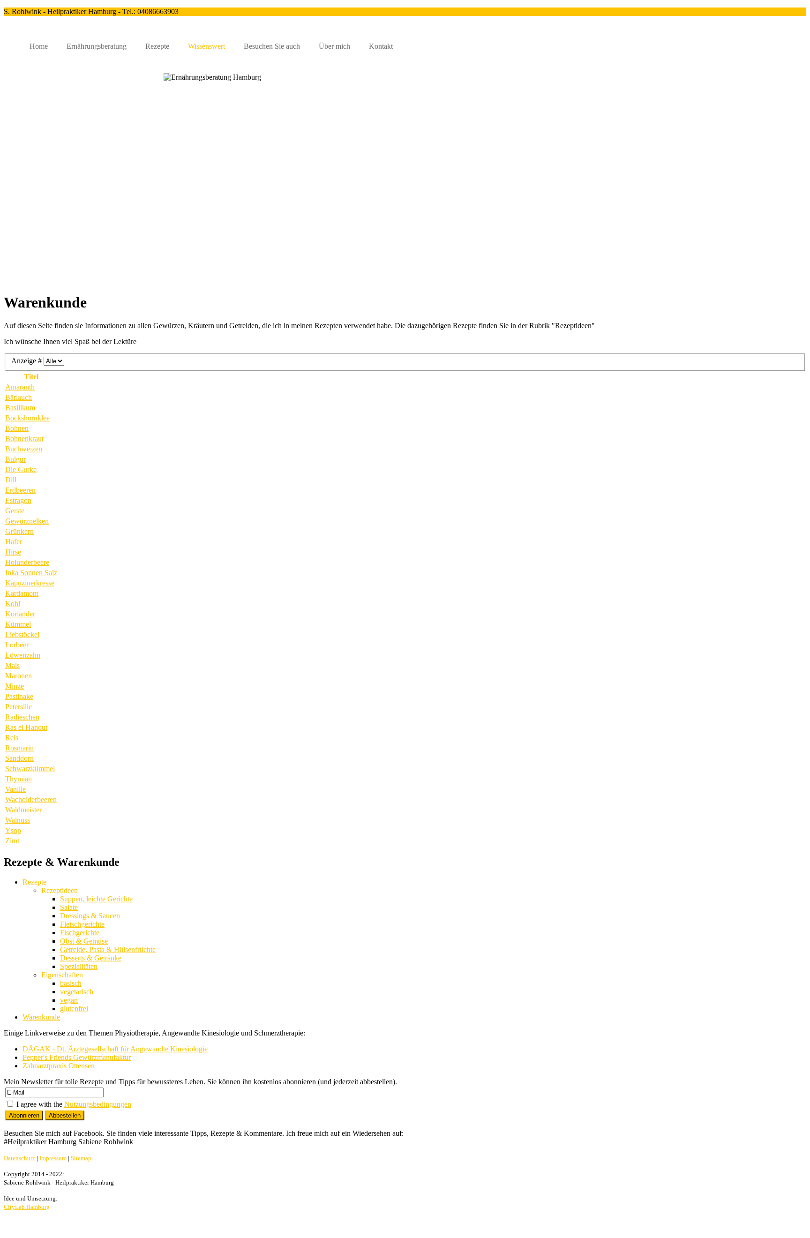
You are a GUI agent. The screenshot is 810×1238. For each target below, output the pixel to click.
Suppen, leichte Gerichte (96, 899)
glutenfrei (74, 1009)
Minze (14, 686)
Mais (12, 665)
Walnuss (17, 820)
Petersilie (18, 707)
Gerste (14, 511)
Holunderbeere (27, 562)
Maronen (18, 676)
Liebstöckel (22, 634)
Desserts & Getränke (90, 958)
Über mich (334, 46)
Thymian (18, 779)
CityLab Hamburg (27, 1206)
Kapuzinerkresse (29, 583)
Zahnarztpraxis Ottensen (58, 1066)
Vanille (15, 789)
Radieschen (22, 717)
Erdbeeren (20, 490)
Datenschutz (19, 1158)
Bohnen (17, 428)
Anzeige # (27, 361)
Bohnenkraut (24, 439)
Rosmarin (19, 748)
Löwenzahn (22, 655)
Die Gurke (21, 469)
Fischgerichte (79, 933)
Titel (31, 377)
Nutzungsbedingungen (97, 1104)
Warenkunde (41, 1017)
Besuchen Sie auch (272, 46)
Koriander (20, 614)
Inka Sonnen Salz (31, 573)
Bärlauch (18, 397)
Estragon (18, 500)
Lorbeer (17, 645)
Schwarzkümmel (30, 769)
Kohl (12, 604)
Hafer (13, 542)
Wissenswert (206, 46)
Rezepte (157, 46)
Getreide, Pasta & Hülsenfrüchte (108, 949)
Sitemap (81, 1158)
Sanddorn (19, 758)
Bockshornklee (27, 418)
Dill (10, 480)
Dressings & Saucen (90, 916)
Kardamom (21, 593)
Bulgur (15, 459)
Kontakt (381, 46)
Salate (69, 907)
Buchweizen (23, 449)
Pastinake (19, 696)
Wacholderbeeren (31, 799)
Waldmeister (23, 810)
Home (39, 46)
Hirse (13, 552)
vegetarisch (76, 992)
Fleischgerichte (82, 924)
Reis (11, 738)
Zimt (12, 841)
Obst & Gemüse (84, 941)
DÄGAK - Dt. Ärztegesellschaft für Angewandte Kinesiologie (115, 1049)
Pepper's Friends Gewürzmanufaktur (76, 1057)
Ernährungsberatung (97, 46)
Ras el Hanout (26, 727)
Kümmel (18, 624)
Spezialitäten (79, 966)
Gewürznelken (27, 521)
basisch (71, 983)
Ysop (13, 830)
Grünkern (19, 531)
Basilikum (20, 408)
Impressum (53, 1158)
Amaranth (20, 387)
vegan (69, 1000)
